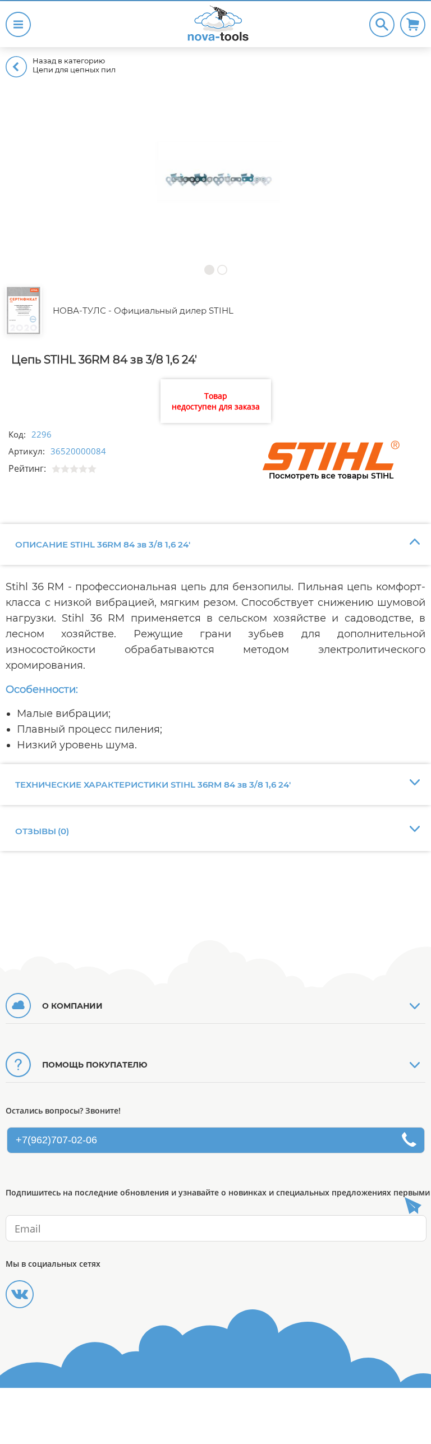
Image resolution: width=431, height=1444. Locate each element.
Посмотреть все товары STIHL (331, 476)
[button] (209, 269)
